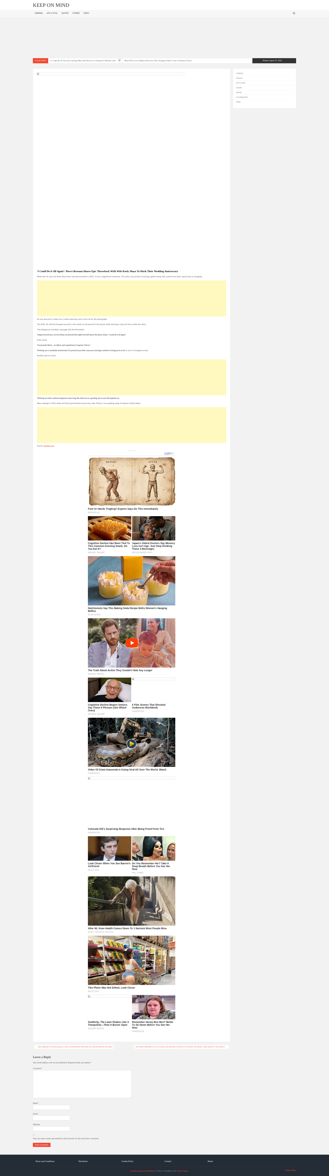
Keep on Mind (51, 5)
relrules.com (48, 446)
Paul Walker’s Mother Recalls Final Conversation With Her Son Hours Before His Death (75, 1047)
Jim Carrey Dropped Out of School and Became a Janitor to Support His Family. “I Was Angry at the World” (180, 1047)
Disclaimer (83, 1161)
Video (86, 13)
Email (36, 1114)
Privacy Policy (290, 1170)
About (210, 1161)
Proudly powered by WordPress (142, 1171)
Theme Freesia (182, 1171)
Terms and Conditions (44, 1161)
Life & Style (52, 13)
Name (36, 1103)
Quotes (65, 13)
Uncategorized (242, 97)
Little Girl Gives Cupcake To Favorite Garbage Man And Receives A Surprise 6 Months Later (77, 61)
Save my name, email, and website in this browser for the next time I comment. (66, 1139)
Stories (76, 13)
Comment (37, 1068)
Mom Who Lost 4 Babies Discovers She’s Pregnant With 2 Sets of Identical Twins (158, 61)
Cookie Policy (127, 1161)
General (39, 13)
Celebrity (239, 73)
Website (36, 1125)
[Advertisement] (164, 38)
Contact (167, 1161)
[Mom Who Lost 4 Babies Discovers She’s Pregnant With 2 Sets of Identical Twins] (121, 61)
